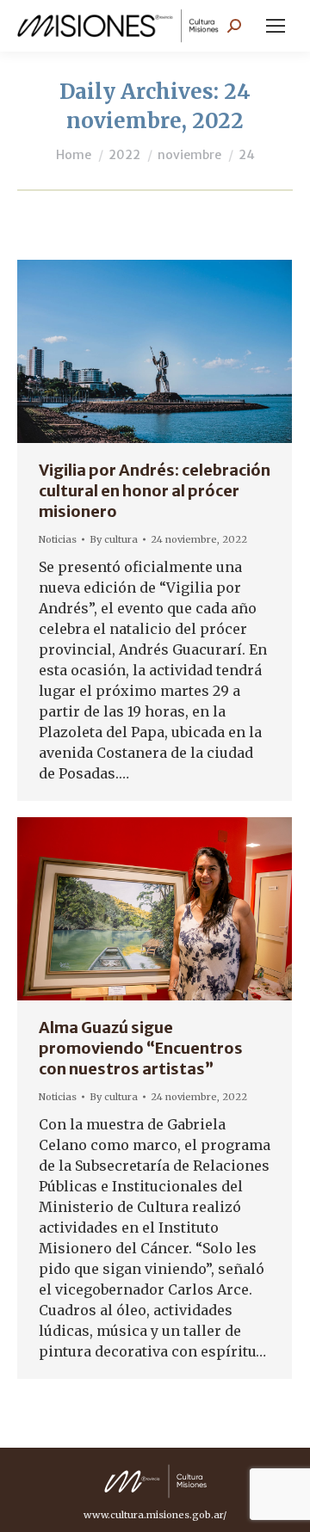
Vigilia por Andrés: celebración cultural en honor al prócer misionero (154, 490)
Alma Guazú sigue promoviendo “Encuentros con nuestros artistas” (141, 1048)
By (114, 539)
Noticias (58, 539)
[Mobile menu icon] (275, 26)
